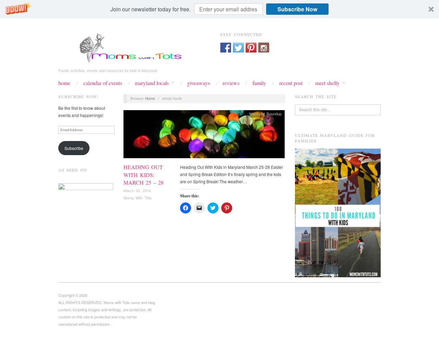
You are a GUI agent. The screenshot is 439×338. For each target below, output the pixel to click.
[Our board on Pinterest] (251, 48)
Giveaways (198, 83)
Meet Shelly (327, 83)
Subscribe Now (297, 9)
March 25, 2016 (137, 190)
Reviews (231, 83)
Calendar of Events (102, 83)
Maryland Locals (152, 83)
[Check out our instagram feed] (263, 48)
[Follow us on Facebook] (225, 48)
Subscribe (73, 148)
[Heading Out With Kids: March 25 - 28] (204, 136)
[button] (219, 9)
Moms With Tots (137, 197)
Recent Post (290, 83)
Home (64, 83)
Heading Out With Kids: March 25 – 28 (143, 174)
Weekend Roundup (265, 113)
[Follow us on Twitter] (238, 48)
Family (259, 83)
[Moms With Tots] (126, 47)
